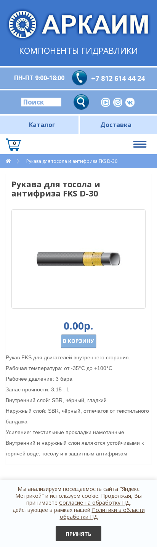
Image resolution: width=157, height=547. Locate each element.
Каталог (42, 125)
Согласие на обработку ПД (94, 502)
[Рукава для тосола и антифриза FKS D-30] (78, 259)
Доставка (115, 125)
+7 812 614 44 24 (118, 78)
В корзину (78, 340)
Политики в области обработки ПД (102, 513)
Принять (78, 533)
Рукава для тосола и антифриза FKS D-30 (71, 161)
